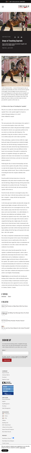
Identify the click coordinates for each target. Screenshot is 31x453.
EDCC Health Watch (6, 424)
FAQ (6, 418)
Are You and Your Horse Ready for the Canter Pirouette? (15, 328)
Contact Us (7, 413)
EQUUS (3, 401)
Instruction (5, 311)
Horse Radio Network (6, 431)
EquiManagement (6, 403)
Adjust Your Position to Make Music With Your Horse (15, 306)
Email (4, 350)
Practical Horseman (6, 399)
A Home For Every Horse (7, 427)
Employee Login (5, 379)
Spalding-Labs (5, 422)
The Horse (4, 406)
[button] (15, 37)
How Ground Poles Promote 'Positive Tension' (13, 320)
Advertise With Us (6, 374)
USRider (4, 420)
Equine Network (5, 372)
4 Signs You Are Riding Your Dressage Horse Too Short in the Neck (15, 313)
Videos (6, 415)
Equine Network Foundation (8, 429)
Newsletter (4, 377)
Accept (5, 450)
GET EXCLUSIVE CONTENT (17, 1)
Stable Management (6, 408)
